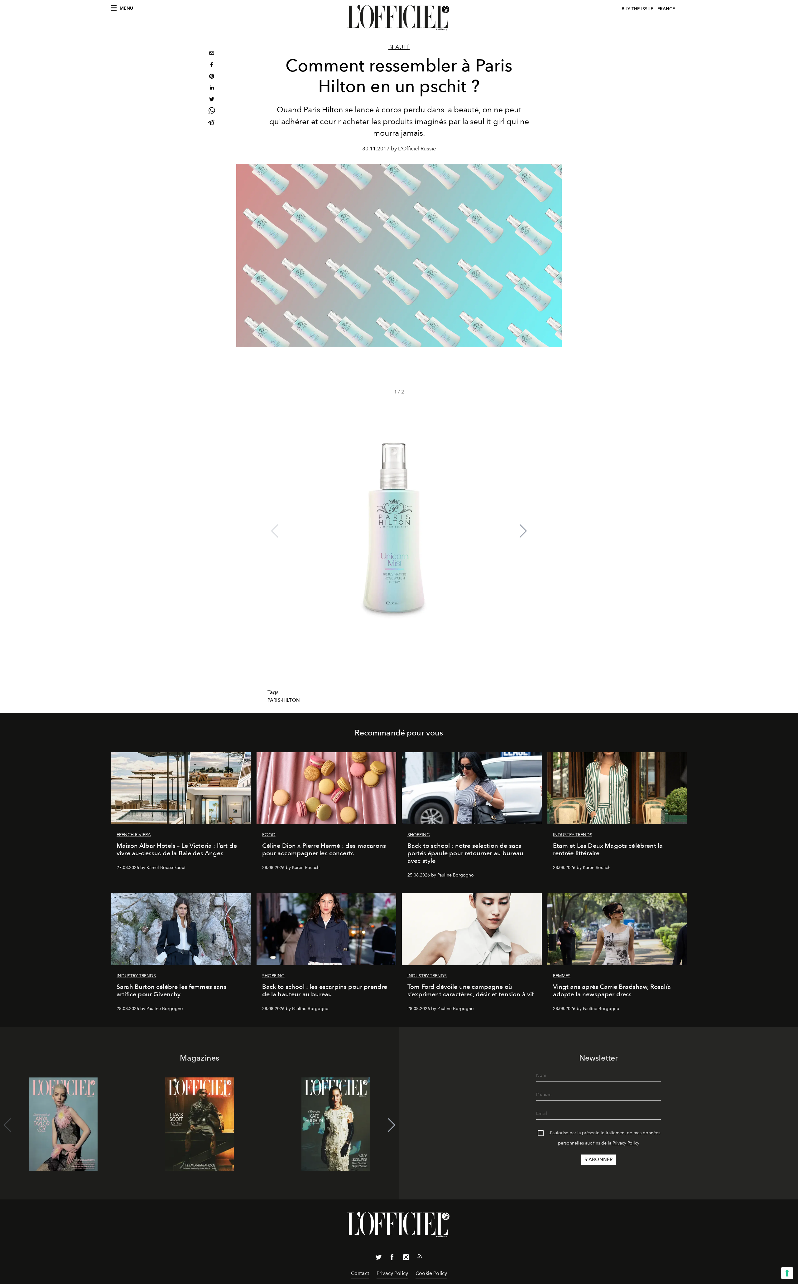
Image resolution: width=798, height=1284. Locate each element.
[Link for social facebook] (392, 1258)
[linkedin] (212, 88)
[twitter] (212, 100)
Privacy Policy (626, 1143)
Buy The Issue (637, 9)
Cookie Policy (431, 1273)
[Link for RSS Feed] (419, 1257)
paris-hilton (283, 700)
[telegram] (212, 123)
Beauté (399, 47)
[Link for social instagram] (406, 1258)
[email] (212, 54)
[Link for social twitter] (378, 1258)
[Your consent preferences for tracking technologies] (787, 1273)
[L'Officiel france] (399, 18)
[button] (523, 531)
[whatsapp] (212, 111)
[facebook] (212, 65)
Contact (360, 1273)
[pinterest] (212, 77)
